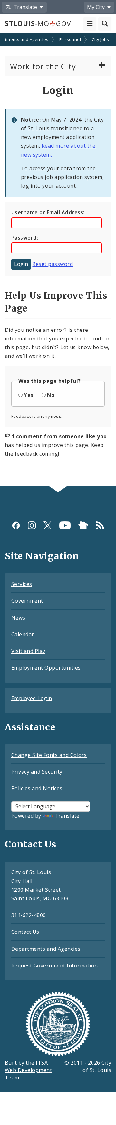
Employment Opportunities (46, 667)
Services (21, 584)
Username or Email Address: (47, 212)
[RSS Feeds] (100, 525)
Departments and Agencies (46, 948)
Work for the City (43, 66)
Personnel (70, 39)
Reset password (52, 264)
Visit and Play (28, 651)
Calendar (22, 634)
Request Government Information (54, 965)
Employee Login (31, 698)
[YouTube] (65, 525)
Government (27, 600)
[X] (48, 525)
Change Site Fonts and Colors (49, 755)
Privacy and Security (37, 771)
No (50, 395)
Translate (66, 815)
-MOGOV (38, 23)
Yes (28, 395)
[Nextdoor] (83, 525)
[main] (58, 260)
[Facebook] (16, 525)
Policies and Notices (37, 788)
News (18, 617)
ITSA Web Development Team (28, 1070)
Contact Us (25, 931)
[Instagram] (32, 525)
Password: (24, 237)
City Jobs (100, 39)
